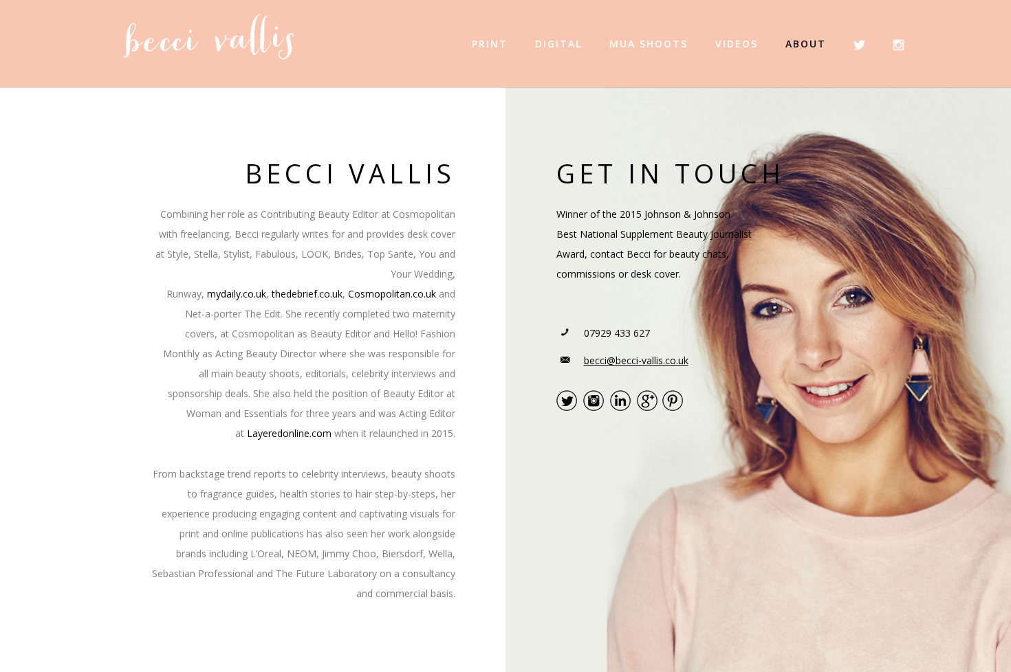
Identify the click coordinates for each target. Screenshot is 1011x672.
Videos (736, 43)
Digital (558, 43)
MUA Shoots (648, 43)
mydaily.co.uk (236, 293)
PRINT (490, 43)
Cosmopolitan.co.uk (392, 293)
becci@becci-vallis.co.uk (636, 360)
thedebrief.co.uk (307, 293)
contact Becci (620, 253)
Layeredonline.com (289, 433)
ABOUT (805, 43)
